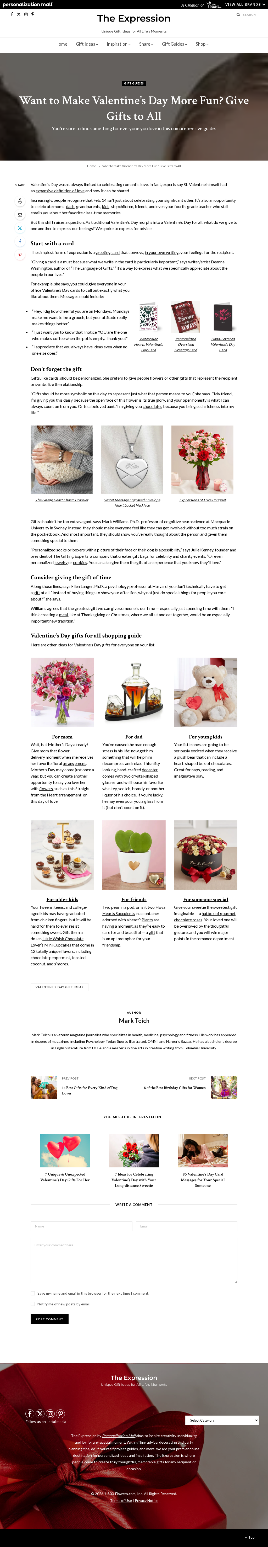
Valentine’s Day (124, 222)
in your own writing (162, 252)
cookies (80, 562)
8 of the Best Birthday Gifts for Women (175, 1087)
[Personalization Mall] (27, 5)
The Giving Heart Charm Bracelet (61, 500)
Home (61, 43)
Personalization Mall (119, 1435)
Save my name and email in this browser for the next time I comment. (93, 1293)
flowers (157, 377)
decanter (150, 769)
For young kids (205, 736)
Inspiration (117, 43)
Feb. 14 (100, 200)
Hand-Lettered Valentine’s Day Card (223, 344)
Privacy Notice (146, 1500)
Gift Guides (173, 43)
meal (63, 614)
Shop (200, 43)
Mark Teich (134, 1009)
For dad (134, 736)
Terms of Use (121, 1500)
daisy (68, 399)
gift (37, 592)
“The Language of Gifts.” (92, 267)
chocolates (152, 406)
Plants (147, 919)
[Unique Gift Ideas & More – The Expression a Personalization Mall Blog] (134, 19)
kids (105, 206)
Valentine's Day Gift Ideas (59, 987)
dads (70, 206)
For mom (62, 736)
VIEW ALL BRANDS (243, 4)
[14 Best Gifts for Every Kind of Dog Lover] (44, 1087)
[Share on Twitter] (20, 228)
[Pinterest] (20, 254)
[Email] (20, 214)
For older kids (62, 899)
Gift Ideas (85, 43)
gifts (184, 377)
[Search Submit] (238, 14)
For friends (134, 899)
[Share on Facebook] (20, 241)
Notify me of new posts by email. (63, 1304)
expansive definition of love (60, 190)
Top (251, 1537)
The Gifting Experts (70, 556)
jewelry (61, 562)
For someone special (205, 899)
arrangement (74, 763)
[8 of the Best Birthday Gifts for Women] (224, 1087)
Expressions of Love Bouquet (202, 500)
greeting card (108, 252)
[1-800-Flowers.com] (214, 4)
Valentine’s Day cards (61, 290)
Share (144, 43)
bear (191, 756)
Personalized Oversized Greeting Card (185, 344)
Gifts (35, 377)
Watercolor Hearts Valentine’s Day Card (148, 344)
